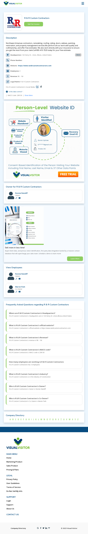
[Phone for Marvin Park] (16, 292)
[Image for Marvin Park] (11, 292)
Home (8, 458)
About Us (10, 509)
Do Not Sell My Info (14, 491)
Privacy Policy (12, 479)
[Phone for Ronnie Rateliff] (16, 198)
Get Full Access (33, 24)
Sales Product (12, 466)
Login (8, 501)
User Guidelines (13, 483)
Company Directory (18, 528)
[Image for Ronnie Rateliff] (11, 199)
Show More (29, 95)
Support (9, 505)
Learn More (75, 259)
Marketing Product (14, 462)
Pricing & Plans (12, 470)
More (78, 55)
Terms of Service (13, 487)
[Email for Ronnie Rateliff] (19, 198)
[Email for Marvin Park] (19, 292)
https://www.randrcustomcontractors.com (34, 66)
